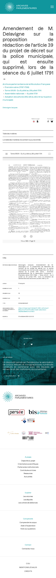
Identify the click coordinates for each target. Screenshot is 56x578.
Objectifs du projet (28, 461)
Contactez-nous (28, 549)
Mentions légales (28, 567)
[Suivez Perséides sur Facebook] (24, 344)
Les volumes (28, 496)
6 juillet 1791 (32, 93)
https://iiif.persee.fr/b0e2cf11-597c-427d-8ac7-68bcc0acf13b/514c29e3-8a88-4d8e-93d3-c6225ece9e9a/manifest (33, 309)
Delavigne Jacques (10, 107)
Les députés (28, 500)
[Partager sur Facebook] (48, 122)
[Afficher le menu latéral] (6, 154)
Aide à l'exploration (28, 526)
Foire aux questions (28, 529)
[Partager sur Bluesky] (52, 122)
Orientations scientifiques (28, 464)
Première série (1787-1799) (17, 87)
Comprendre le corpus (28, 522)
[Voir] (4, 78)
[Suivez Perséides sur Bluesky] (32, 344)
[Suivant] (31, 236)
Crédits (28, 571)
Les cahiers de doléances (28, 503)
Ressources (28, 473)
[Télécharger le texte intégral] (37, 122)
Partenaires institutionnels (28, 467)
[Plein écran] (49, 154)
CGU (28, 563)
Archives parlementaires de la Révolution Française (26, 84)
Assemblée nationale (14, 93)
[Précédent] (24, 236)
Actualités (28, 477)
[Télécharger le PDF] (34, 122)
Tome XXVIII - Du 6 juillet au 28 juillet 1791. (23, 90)
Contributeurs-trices (28, 470)
